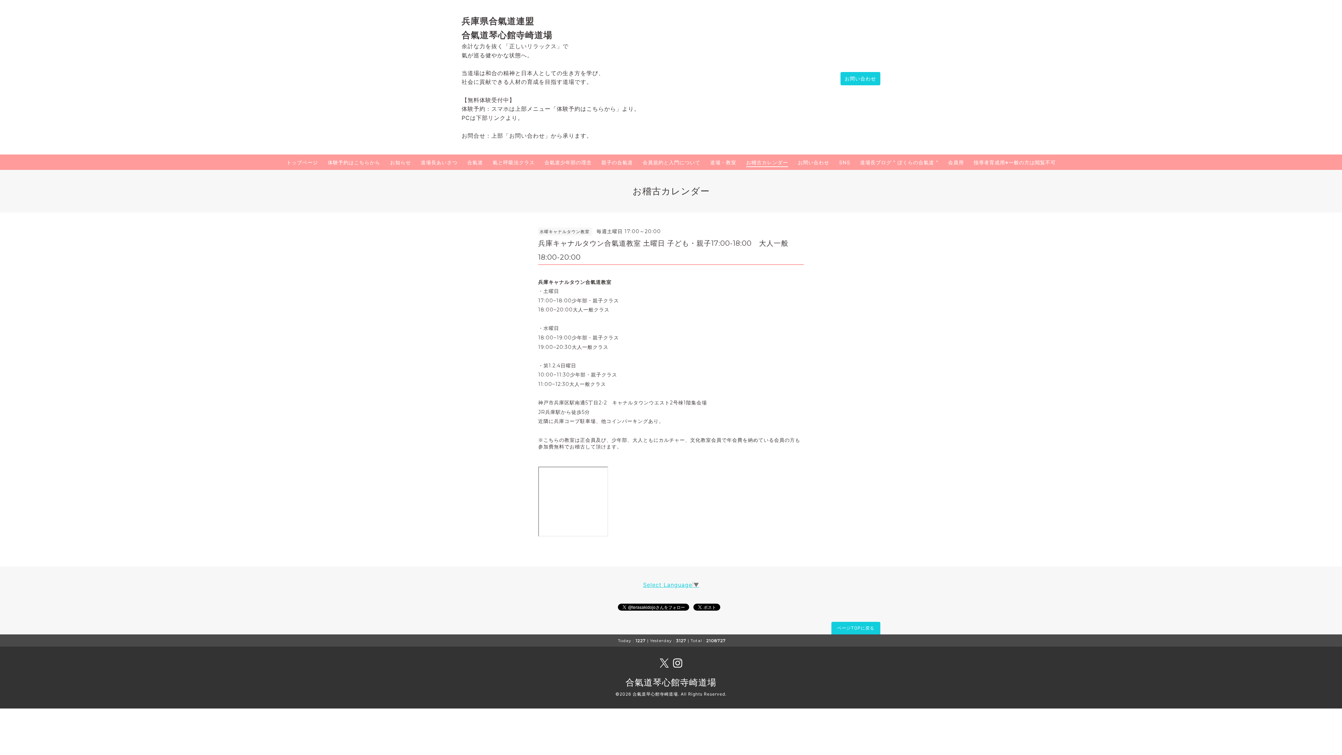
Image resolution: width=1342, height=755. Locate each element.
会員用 (956, 162)
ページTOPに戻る (855, 628)
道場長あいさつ (439, 162)
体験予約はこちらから (354, 162)
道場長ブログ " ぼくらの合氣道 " (899, 162)
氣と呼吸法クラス (514, 162)
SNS (844, 162)
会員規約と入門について (671, 162)
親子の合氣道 (617, 162)
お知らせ (400, 162)
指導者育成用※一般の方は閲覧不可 (1015, 162)
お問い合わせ (860, 78)
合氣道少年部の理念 (568, 162)
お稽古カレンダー (767, 162)
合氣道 (475, 162)
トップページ (302, 162)
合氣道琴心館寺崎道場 (671, 682)
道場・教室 (723, 162)
